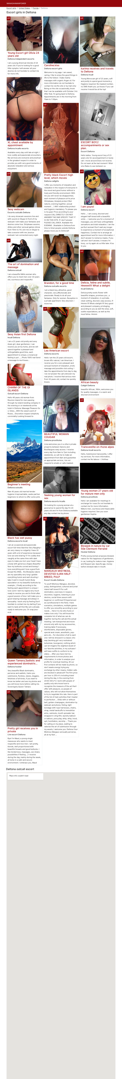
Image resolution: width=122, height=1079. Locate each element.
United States (24, 8)
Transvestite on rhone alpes (97, 446)
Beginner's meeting (19, 484)
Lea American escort (56, 350)
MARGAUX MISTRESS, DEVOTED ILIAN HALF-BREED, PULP (58, 573)
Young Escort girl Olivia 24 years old (23, 54)
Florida (35, 8)
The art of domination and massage (23, 266)
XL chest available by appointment (20, 144)
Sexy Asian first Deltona (22, 334)
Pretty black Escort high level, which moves (58, 176)
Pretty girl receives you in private (23, 730)
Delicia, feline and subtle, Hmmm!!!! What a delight (95, 284)
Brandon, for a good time (59, 282)
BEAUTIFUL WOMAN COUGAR (56, 436)
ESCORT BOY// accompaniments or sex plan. (95, 145)
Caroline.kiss (51, 65)
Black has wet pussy (20, 537)
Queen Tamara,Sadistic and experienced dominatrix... (24, 662)
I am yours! (87, 206)
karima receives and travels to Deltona (97, 70)
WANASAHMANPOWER (16, 3)
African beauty (89, 382)
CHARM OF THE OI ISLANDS (19, 389)
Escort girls (11, 8)
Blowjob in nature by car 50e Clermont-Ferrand (95, 547)
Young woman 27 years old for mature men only (97, 492)
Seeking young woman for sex (59, 497)
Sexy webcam (16, 209)
